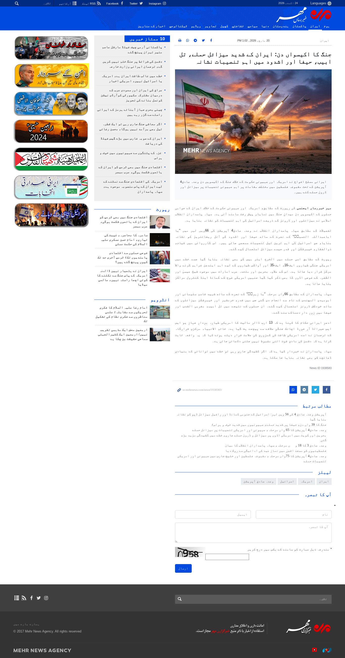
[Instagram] (46, 598)
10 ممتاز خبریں (147, 38)
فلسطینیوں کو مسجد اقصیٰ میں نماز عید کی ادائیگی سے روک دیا (276, 451)
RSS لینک (89, 3)
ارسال (183, 568)
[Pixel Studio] (312, 650)
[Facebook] (31, 598)
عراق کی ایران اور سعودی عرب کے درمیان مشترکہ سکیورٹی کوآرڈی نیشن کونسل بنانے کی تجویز (131, 95)
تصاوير (211, 26)
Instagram (155, 3)
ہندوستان (281, 26)
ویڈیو (196, 26)
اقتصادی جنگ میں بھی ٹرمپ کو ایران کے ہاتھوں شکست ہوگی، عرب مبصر (124, 221)
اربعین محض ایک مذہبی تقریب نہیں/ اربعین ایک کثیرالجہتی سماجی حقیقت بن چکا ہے (123, 334)
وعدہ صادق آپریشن (258, 481)
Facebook (112, 3)
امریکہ (307, 481)
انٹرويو (160, 299)
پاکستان (299, 26)
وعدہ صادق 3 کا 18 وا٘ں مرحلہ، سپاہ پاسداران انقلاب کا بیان (276, 445)
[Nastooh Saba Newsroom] (324, 650)
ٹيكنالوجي (178, 26)
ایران (315, 26)
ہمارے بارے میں (26, 624)
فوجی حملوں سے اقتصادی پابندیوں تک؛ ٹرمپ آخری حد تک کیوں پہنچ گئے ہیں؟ (122, 257)
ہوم (327, 26)
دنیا (265, 26)
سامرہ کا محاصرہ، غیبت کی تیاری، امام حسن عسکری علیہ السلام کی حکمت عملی (124, 239)
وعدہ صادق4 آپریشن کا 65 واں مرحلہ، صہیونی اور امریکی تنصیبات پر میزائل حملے (259, 430)
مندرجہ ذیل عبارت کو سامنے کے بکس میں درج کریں (290, 549)
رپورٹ (163, 209)
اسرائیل (287, 481)
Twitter (134, 3)
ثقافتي (238, 26)
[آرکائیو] (16, 598)
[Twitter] (39, 598)
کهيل (224, 26)
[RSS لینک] (24, 598)
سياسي (253, 26)
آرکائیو (65, 3)
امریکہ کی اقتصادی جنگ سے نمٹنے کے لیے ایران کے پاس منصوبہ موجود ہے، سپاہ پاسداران (132, 186)
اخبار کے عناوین (152, 26)
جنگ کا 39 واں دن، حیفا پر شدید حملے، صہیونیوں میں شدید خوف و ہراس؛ (269, 424)
